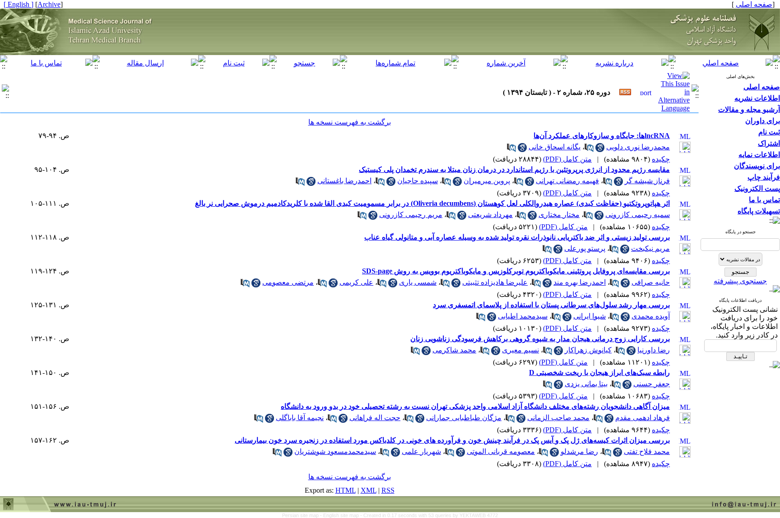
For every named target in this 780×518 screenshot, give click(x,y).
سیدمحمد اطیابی (523, 316)
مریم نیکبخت (650, 248)
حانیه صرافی (650, 282)
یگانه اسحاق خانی (554, 147)
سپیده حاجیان (417, 181)
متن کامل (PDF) (567, 159)
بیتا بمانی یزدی (586, 384)
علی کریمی (356, 282)
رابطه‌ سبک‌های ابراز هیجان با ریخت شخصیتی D (599, 372)
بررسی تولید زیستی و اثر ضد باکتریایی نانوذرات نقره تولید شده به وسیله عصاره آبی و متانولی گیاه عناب (517, 237)
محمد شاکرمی (454, 350)
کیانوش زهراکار (588, 350)
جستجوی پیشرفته (740, 281)
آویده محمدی (650, 316)
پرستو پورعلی (584, 248)
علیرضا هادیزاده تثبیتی (495, 282)
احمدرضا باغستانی (344, 181)
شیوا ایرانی (589, 316)
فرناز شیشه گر (647, 181)
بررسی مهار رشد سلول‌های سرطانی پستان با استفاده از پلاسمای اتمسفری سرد (551, 305)
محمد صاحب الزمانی (558, 417)
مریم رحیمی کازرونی (410, 214)
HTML (345, 490)
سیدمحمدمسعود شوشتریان (335, 451)
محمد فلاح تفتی (647, 451)
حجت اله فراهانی (374, 417)
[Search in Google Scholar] (599, 149)
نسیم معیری (520, 350)
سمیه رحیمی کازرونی (637, 214)
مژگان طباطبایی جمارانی (463, 417)
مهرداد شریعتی (490, 214)
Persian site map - (302, 515)
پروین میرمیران (487, 181)
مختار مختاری (559, 214)
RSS (388, 490)
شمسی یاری (417, 282)
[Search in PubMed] (589, 149)
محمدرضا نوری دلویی (638, 147)
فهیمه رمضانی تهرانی (567, 181)
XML (368, 490)
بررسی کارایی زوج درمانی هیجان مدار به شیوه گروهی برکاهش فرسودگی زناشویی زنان (540, 338)
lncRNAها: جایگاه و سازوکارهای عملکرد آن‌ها (602, 135)
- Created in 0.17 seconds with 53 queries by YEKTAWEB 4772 (429, 515)
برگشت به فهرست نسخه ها (349, 122)
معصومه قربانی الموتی (501, 451)
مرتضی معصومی (288, 282)
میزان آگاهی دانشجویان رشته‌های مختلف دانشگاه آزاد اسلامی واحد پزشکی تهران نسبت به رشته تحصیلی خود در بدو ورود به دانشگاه (475, 406)
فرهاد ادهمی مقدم (642, 417)
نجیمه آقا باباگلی (300, 417)
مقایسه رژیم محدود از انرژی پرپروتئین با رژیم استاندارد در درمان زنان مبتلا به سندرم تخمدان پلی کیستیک (514, 169)
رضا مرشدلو (579, 451)
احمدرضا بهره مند (579, 282)
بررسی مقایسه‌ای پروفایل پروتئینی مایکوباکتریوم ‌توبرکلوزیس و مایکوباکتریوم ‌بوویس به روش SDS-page (516, 271)
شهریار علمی (421, 451)
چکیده (661, 159)
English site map (341, 515)
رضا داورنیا (653, 350)
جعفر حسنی (651, 384)
